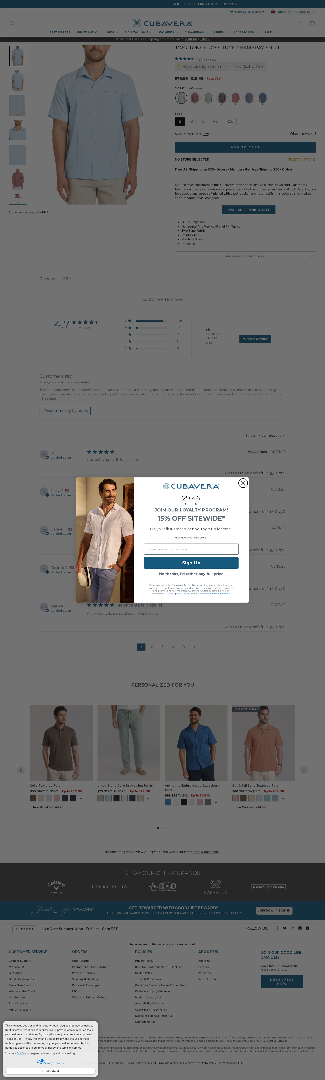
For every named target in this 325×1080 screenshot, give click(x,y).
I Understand (50, 1071)
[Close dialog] (243, 483)
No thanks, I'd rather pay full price (191, 574)
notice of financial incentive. (215, 593)
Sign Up (191, 562)
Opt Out (21, 1053)
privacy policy (182, 593)
